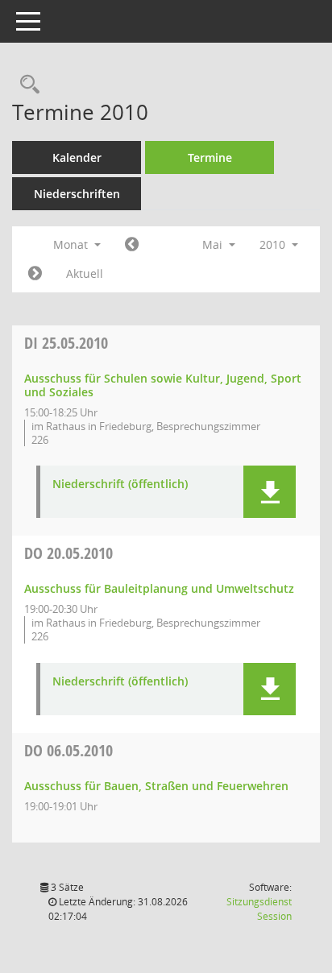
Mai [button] (214, 244)
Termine (210, 157)
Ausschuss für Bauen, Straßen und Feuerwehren (156, 785)
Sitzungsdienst (259, 909)
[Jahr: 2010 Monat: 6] (35, 273)
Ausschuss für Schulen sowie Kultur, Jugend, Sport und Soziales (162, 385)
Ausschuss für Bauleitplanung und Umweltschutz (159, 588)
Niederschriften (77, 193)
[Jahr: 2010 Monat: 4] (132, 244)
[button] (269, 492)
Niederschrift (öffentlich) (120, 484)
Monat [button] (72, 244)
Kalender (77, 157)
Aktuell (84, 273)
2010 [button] (273, 244)
